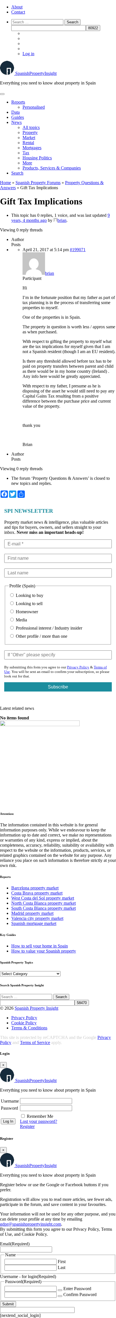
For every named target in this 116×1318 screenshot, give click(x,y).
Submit (8, 1304)
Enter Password (77, 1288)
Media (21, 619)
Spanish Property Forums (38, 182)
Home (5, 182)
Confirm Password (80, 1294)
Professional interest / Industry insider (48, 628)
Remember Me (40, 1116)
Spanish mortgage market (33, 923)
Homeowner (26, 611)
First (62, 1261)
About (17, 7)
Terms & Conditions (29, 1027)
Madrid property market (32, 913)
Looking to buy (29, 595)
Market (29, 137)
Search (17, 173)
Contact (18, 12)
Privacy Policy (78, 667)
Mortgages (32, 147)
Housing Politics (37, 157)
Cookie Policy (24, 1022)
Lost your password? (38, 1121)
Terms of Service (35, 1042)
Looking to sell (29, 603)
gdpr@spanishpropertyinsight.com (30, 1224)
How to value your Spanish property (43, 951)
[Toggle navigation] (2, 94)
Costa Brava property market (37, 893)
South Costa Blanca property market (43, 908)
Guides (17, 117)
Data (15, 112)
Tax (26, 152)
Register (27, 1126)
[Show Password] (60, 1290)
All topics (31, 127)
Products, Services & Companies (52, 168)
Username (10, 1101)
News (16, 122)
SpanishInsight (36, 73)
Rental (28, 142)
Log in (28, 53)
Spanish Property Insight (36, 1008)
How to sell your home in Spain (39, 946)
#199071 (78, 249)
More (27, 162)
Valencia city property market (37, 918)
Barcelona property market (35, 888)
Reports (18, 102)
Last (61, 1267)
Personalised (34, 107)
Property (30, 132)
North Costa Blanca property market (43, 903)
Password (9, 1108)
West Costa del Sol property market (42, 898)
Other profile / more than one (41, 636)
